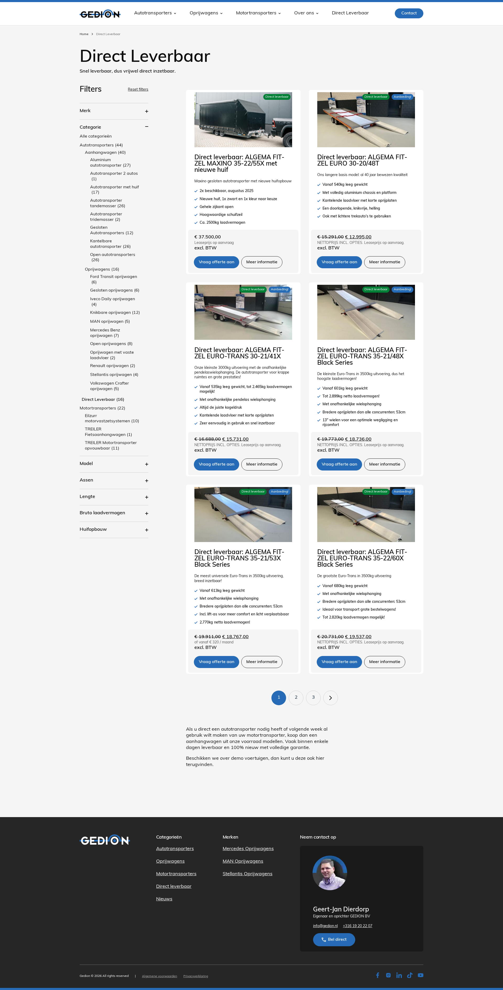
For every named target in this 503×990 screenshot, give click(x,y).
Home (84, 34)
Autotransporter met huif (114, 190)
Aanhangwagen (105, 153)
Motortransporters (256, 13)
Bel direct (337, 940)
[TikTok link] (410, 976)
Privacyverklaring (195, 976)
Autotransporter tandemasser (107, 203)
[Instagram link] (388, 976)
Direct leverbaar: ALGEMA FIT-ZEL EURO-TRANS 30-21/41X (239, 353)
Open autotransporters (112, 257)
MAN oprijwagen (110, 322)
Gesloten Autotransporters (111, 230)
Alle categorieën (96, 136)
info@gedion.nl (325, 926)
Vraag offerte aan (216, 262)
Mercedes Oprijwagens (248, 849)
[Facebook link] (377, 976)
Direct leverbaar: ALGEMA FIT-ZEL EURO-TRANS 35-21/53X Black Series (239, 558)
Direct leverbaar (174, 886)
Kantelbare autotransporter (110, 244)
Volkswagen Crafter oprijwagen (109, 386)
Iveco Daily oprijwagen (112, 302)
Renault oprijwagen (112, 366)
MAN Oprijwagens (243, 861)
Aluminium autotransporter (110, 163)
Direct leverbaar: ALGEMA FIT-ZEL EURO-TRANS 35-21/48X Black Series (362, 356)
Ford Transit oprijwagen (113, 280)
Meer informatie (261, 262)
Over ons (304, 13)
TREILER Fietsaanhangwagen (108, 432)
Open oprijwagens (111, 344)
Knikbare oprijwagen (115, 313)
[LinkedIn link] (399, 976)
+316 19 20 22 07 (357, 926)
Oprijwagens (204, 13)
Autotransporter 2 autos (114, 176)
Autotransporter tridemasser (106, 217)
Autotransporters (153, 13)
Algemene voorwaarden (159, 976)
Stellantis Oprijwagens (247, 874)
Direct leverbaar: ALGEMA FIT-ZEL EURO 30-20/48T (362, 161)
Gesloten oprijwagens (114, 290)
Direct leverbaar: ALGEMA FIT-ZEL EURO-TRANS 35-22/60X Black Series (362, 558)
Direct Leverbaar (350, 13)
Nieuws (164, 899)
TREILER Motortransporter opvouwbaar (111, 446)
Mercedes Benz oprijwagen (105, 333)
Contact (409, 13)
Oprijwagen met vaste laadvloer (112, 355)
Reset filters (138, 90)
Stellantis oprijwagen (114, 375)
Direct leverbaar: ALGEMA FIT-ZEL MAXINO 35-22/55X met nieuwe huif (239, 164)
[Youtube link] (420, 976)
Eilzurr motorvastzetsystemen (112, 419)
